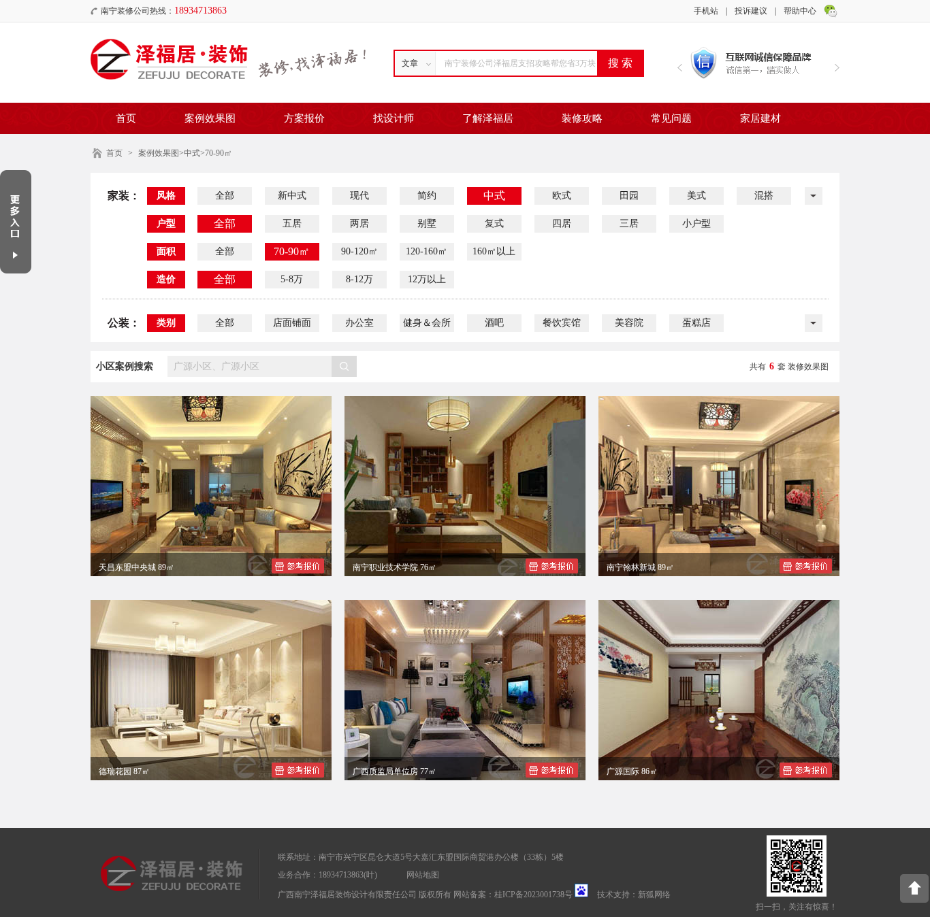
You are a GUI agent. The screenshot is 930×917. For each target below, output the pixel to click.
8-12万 (359, 279)
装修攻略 (582, 118)
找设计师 (393, 118)
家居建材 (760, 118)
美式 (696, 195)
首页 (126, 118)
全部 (224, 195)
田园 (629, 195)
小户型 (696, 223)
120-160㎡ (426, 251)
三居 (629, 223)
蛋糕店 (696, 323)
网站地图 (422, 875)
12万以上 (427, 279)
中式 (494, 195)
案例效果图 (210, 118)
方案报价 (304, 118)
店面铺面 (292, 323)
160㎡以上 (493, 251)
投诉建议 (751, 11)
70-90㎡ (292, 251)
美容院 (629, 323)
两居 (359, 223)
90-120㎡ (359, 251)
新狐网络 (654, 894)
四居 (561, 223)
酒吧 (494, 323)
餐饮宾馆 (562, 323)
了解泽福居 (487, 118)
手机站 (706, 11)
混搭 (763, 195)
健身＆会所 (427, 323)
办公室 (359, 323)
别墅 (426, 223)
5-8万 (291, 279)
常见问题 (671, 118)
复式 (494, 223)
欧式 (561, 195)
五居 (292, 223)
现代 (359, 195)
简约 (426, 195)
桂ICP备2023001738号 (533, 894)
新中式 (292, 195)
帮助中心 (800, 11)
